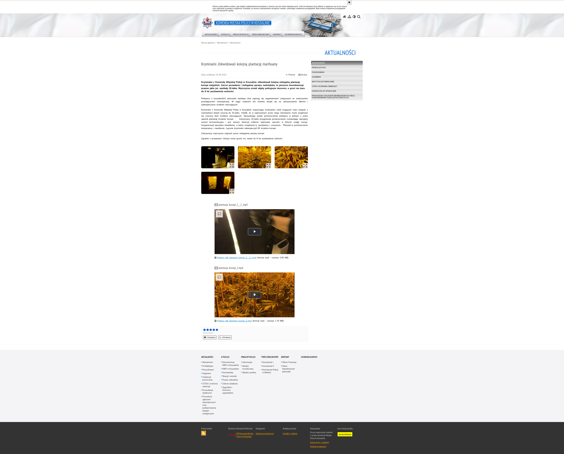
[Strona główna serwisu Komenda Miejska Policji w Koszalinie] (344, 16)
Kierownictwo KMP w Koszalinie (230, 363)
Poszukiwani (318, 72)
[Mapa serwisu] (349, 16)
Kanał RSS (203, 433)
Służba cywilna (249, 372)
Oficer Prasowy (289, 362)
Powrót (291, 74)
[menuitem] (211, 34)
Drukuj (304, 74)
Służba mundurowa (247, 367)
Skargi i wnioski (229, 376)
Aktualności (222, 43)
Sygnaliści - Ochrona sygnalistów (227, 390)
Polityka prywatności (318, 446)
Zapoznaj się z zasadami (319, 442)
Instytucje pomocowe (323, 82)
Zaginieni (316, 77)
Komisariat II (268, 366)
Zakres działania (230, 383)
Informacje (247, 362)
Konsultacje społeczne (324, 91)
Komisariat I (267, 362)
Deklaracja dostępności (265, 433)
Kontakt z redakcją (290, 433)
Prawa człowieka (230, 380)
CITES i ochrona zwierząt (324, 86)
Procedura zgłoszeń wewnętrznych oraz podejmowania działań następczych (333, 97)
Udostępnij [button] (211, 337)
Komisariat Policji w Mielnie (270, 371)
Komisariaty (227, 372)
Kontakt (285, 357)
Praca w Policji (248, 357)
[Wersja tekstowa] (354, 16)
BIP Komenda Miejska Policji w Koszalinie (244, 435)
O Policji (225, 357)
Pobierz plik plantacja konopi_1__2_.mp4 (236, 257)
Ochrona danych (309, 357)
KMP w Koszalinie (230, 369)
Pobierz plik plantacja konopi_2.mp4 (234, 321)
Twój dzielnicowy (269, 357)
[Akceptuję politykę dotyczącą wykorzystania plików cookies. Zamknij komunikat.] (349, 2)
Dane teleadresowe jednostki (288, 369)
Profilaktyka (319, 68)
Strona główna (208, 43)
